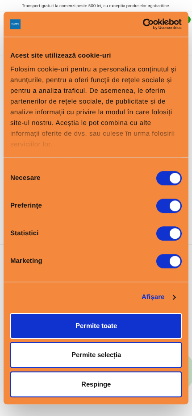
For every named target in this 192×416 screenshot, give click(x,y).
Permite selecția (96, 354)
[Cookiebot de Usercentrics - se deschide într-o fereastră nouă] (143, 24)
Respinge (96, 384)
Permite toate (96, 325)
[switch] (169, 206)
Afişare (153, 297)
